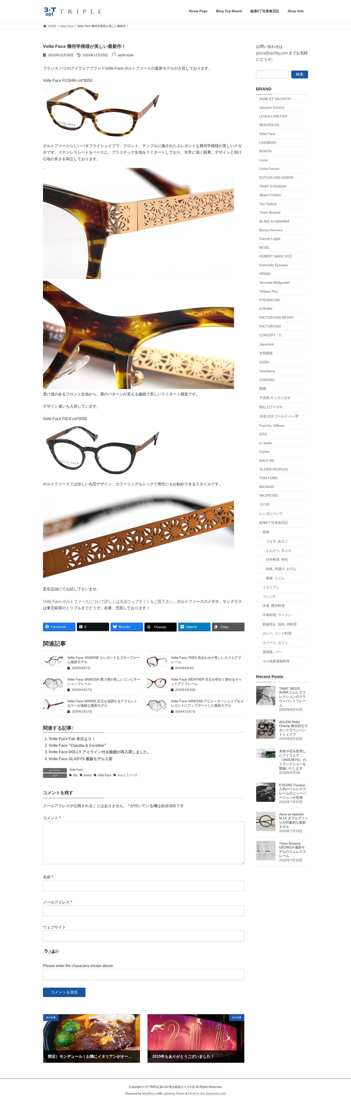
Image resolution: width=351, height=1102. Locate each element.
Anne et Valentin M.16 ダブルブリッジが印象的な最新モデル (293, 820)
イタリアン (271, 587)
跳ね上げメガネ (271, 407)
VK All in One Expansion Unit (207, 1093)
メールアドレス (57, 902)
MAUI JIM (266, 460)
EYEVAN (265, 308)
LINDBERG (267, 142)
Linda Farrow (269, 169)
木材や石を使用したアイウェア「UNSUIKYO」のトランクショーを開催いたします (292, 759)
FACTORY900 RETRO (276, 317)
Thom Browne (270, 212)
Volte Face (76, 769)
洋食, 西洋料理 (274, 606)
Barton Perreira (270, 230)
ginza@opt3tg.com (272, 53)
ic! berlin (265, 443)
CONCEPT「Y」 (271, 335)
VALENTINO (268, 495)
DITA (263, 434)
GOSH (264, 362)
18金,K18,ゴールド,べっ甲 (279, 416)
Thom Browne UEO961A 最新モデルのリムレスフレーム (292, 850)
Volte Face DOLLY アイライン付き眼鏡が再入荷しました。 (100, 752)
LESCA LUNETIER (273, 116)
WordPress (149, 1093)
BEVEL (264, 247)
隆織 (262, 388)
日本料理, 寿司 (277, 559)
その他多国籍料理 (276, 661)
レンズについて (271, 513)
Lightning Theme (174, 1093)
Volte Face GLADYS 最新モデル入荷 (80, 759)
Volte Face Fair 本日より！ (72, 739)
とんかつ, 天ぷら (278, 550)
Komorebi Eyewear (273, 265)
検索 (299, 74)
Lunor (263, 160)
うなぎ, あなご (277, 541)
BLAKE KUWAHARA (274, 221)
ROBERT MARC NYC (275, 256)
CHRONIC (267, 380)
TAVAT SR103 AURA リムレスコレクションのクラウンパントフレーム (292, 697)
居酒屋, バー (272, 652)
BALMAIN (266, 486)
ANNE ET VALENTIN (275, 98)
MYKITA (265, 151)
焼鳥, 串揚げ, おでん (281, 569)
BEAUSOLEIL (269, 125)
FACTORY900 (270, 326)
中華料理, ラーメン (277, 615)
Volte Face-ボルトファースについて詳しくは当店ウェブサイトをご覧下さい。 (110, 601)
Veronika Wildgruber (274, 282)
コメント (52, 818)
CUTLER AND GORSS (276, 177)
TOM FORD (268, 478)
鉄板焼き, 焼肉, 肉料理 (280, 624)
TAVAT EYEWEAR (272, 186)
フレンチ (269, 596)
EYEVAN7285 (269, 300)
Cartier (264, 452)
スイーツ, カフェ (275, 642)
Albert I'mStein (270, 195)
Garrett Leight (269, 239)
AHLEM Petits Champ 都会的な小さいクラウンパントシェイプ (293, 728)
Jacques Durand (271, 107)
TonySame (267, 371)
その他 (264, 504)
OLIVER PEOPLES (273, 469)
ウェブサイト (54, 927)
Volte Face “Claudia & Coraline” (77, 745)
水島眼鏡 (266, 353)
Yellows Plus (268, 291)
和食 (266, 532)
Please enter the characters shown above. (78, 966)
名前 (48, 877)
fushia (87, 775)
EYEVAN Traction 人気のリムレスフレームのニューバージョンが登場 (292, 791)
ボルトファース (127, 775)
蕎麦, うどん (275, 578)
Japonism (266, 344)
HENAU (265, 274)
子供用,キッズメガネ (274, 397)
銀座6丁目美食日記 (273, 523)
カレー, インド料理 (277, 633)
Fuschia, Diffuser (272, 425)
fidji (75, 775)
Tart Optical (268, 203)
